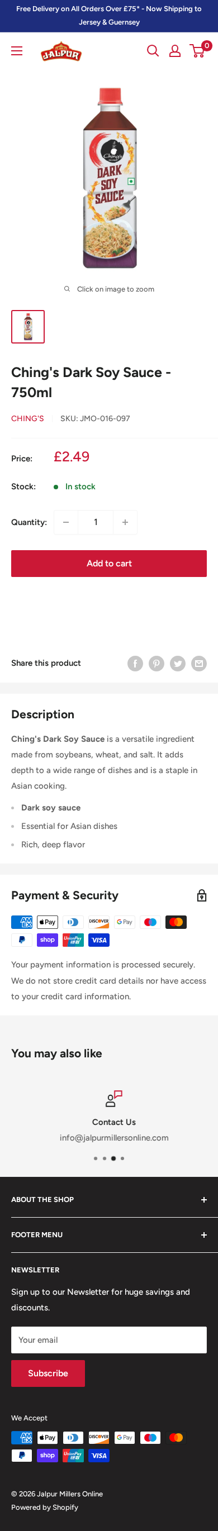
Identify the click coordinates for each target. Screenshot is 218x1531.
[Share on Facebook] (135, 663)
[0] (198, 51)
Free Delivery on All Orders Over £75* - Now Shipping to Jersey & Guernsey (109, 15)
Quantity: (29, 522)
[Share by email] (199, 663)
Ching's (27, 418)
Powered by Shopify (44, 1507)
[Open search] (153, 51)
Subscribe (48, 1373)
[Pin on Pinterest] (156, 663)
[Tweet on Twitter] (178, 663)
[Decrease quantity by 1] (66, 522)
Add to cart (109, 563)
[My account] (175, 51)
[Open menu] (16, 50)
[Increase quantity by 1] (125, 522)
